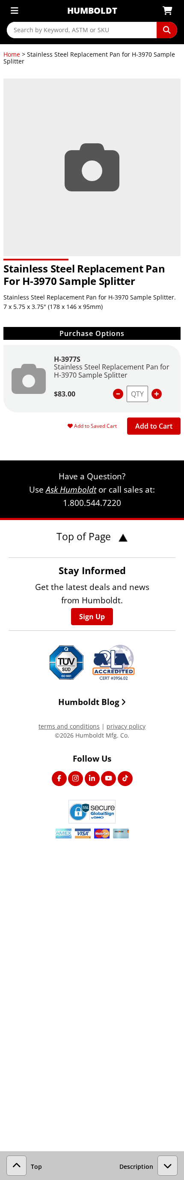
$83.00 (64, 394)
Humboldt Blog (88, 701)
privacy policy (126, 726)
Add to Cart (153, 426)
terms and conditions (69, 726)
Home (11, 54)
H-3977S (67, 359)
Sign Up (92, 616)
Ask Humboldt (71, 489)
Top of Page (84, 536)
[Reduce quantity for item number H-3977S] (118, 394)
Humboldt (92, 10)
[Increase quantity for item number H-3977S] (156, 394)
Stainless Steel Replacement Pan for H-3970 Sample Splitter (111, 370)
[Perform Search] (167, 30)
